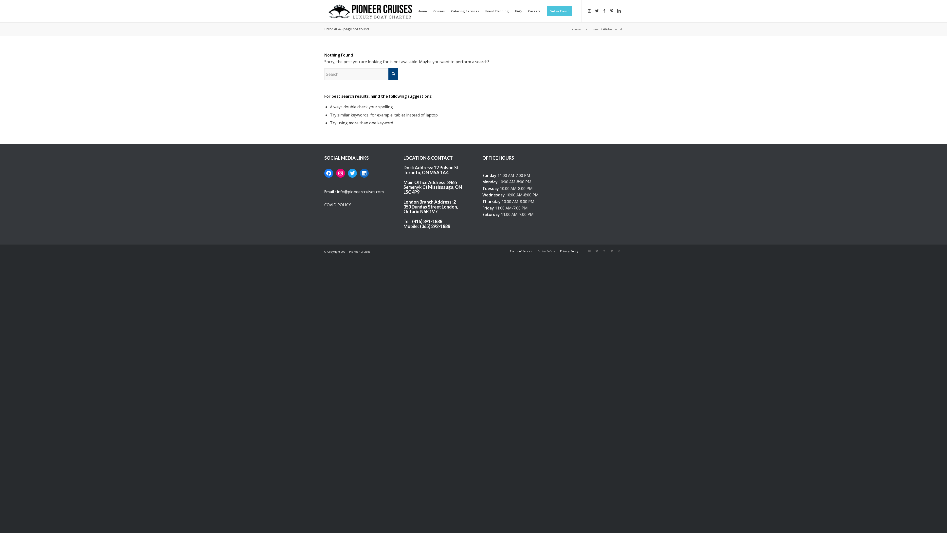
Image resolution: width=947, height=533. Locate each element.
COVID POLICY (337, 205)
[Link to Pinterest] (611, 11)
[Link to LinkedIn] (619, 11)
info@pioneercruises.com (360, 191)
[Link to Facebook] (604, 11)
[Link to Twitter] (597, 11)
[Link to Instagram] (589, 11)
